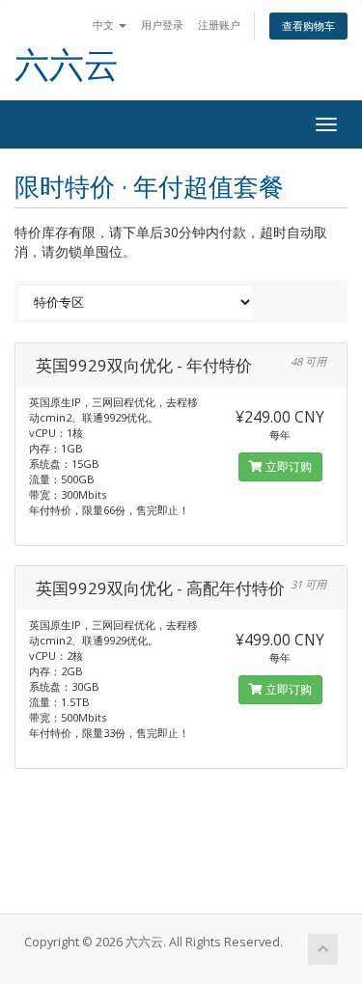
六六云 (66, 65)
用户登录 (162, 24)
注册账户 (219, 24)
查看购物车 (308, 25)
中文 (105, 24)
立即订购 (287, 466)
